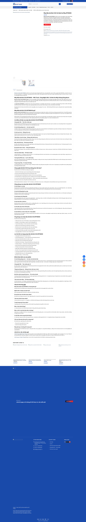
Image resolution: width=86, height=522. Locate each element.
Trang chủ (29, 7)
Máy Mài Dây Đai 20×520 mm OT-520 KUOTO (65, 361)
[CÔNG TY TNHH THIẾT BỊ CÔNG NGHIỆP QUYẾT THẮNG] (17, 4)
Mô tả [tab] (14, 90)
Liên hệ (52, 7)
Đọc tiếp (15, 362)
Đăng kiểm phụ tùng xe (43, 7)
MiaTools (48, 35)
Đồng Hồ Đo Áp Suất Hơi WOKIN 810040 (35, 360)
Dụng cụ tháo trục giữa (47, 360)
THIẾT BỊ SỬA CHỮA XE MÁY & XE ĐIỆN (25, 10)
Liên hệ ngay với (19, 337)
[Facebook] (84, 259)
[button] (65, 1)
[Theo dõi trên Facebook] (69, 1)
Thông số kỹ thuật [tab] (19, 90)
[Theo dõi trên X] (68, 442)
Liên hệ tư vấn (47, 24)
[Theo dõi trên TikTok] (71, 1)
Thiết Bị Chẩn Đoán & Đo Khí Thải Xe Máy (41, 10)
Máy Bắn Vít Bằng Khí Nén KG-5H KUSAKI (19, 360)
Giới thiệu (33, 7)
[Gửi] (60, 4)
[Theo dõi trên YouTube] (72, 1)
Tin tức (49, 7)
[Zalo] (84, 256)
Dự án (38, 7)
